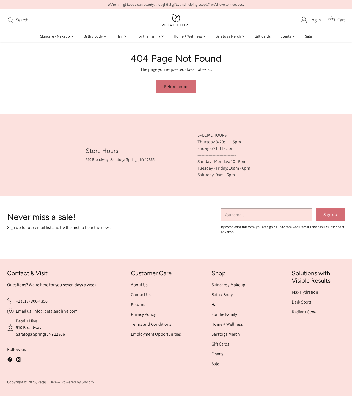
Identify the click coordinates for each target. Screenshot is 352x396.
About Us (139, 285)
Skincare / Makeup (228, 285)
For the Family (224, 314)
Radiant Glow (304, 312)
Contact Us (141, 294)
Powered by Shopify (77, 382)
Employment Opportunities (156, 334)
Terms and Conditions (151, 324)
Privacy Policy (143, 314)
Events (217, 354)
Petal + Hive (47, 382)
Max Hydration (305, 292)
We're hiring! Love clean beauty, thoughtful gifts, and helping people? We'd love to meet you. (176, 4)
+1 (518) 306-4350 (32, 301)
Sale (215, 364)
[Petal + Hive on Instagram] (18, 360)
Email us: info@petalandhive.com (47, 311)
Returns (138, 304)
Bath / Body (222, 294)
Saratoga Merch (225, 334)
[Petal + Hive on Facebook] (10, 360)
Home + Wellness (227, 324)
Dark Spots (302, 302)
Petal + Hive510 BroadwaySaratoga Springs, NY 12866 (40, 327)
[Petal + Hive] (176, 20)
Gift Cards (220, 344)
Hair (215, 304)
